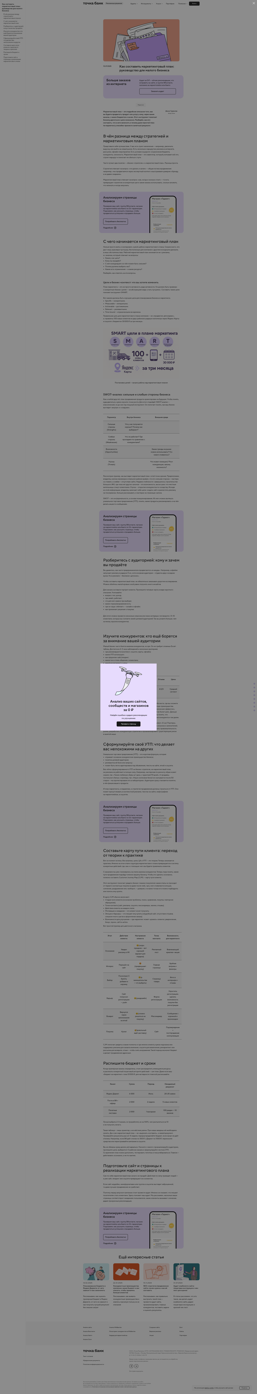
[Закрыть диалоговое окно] (254, 3)
